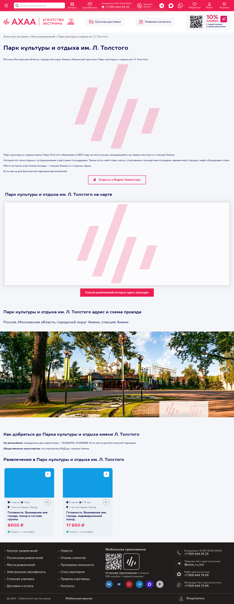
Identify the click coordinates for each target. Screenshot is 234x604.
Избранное (195, 8)
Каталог (72, 8)
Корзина (224, 8)
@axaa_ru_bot (194, 564)
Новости (66, 551)
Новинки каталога (158, 22)
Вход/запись (196, 598)
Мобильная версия (78, 598)
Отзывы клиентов (73, 558)
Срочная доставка (108, 22)
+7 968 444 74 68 (196, 575)
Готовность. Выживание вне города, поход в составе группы (28, 516)
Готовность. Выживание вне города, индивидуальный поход (86, 516)
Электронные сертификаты (26, 572)
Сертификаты (90, 8)
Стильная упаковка (20, 579)
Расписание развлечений (25, 558)
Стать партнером (73, 572)
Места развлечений (21, 565)
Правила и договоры (75, 579)
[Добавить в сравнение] (48, 474)
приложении (220, 26)
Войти (209, 8)
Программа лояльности (77, 565)
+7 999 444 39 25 (117, 7)
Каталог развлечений (22, 551)
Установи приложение (121, 573)
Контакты (68, 586)
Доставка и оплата (20, 586)
